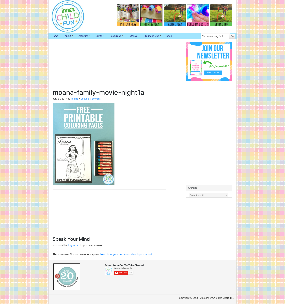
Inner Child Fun (64, 16)
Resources (113, 36)
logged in (73, 245)
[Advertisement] (109, 65)
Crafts (97, 36)
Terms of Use (150, 36)
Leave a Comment (90, 98)
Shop (169, 35)
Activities (81, 36)
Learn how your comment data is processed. (126, 254)
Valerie (74, 98)
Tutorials (131, 36)
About (66, 36)
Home (55, 35)
